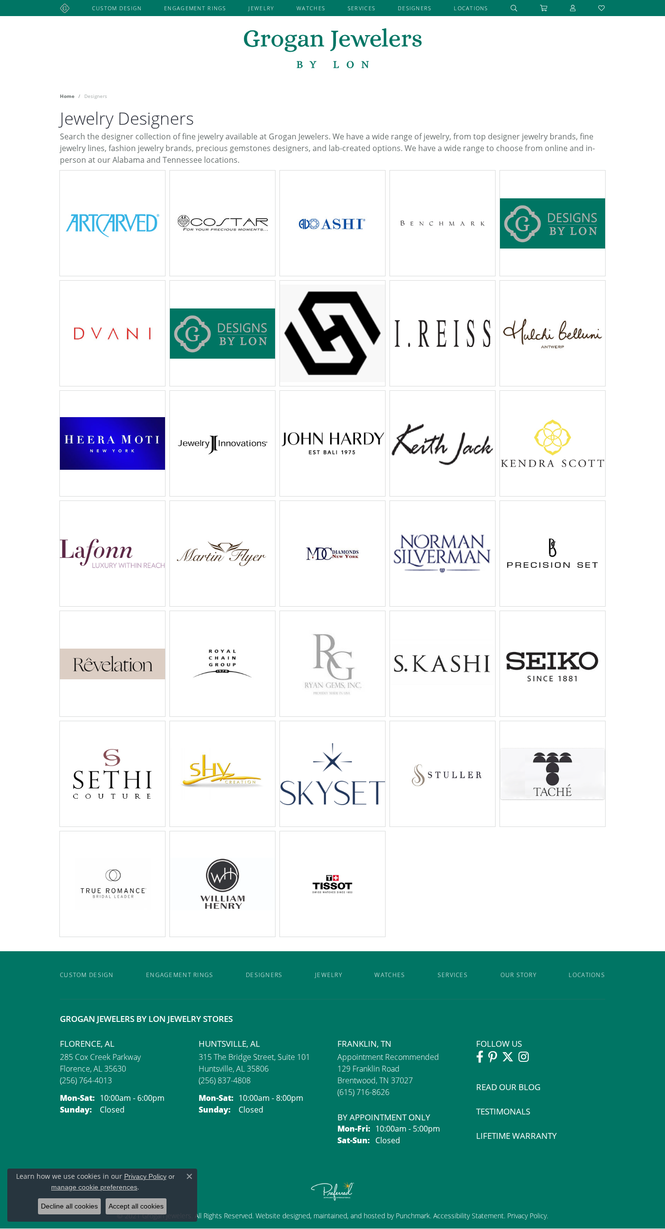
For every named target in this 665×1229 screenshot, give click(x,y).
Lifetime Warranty (516, 1135)
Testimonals (503, 1111)
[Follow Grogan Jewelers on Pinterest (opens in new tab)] (492, 1057)
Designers (415, 8)
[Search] (514, 8)
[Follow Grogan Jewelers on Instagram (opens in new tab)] (523, 1057)
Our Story (518, 975)
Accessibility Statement (468, 1215)
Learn (136, 229)
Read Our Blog (508, 1087)
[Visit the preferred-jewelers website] (332, 1191)
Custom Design (117, 8)
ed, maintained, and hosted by (349, 1215)
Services (361, 8)
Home (67, 96)
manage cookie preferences (94, 1187)
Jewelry (261, 8)
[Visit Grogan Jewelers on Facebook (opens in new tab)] (479, 1057)
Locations (471, 8)
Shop (88, 229)
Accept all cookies (136, 1206)
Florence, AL (87, 1043)
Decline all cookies (69, 1206)
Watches (310, 8)
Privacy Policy (526, 1215)
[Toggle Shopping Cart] (544, 8)
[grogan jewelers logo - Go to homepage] (333, 49)
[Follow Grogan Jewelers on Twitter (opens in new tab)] (508, 1057)
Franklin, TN (364, 1043)
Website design (279, 1215)
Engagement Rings (195, 8)
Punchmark (413, 1215)
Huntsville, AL (229, 1043)
